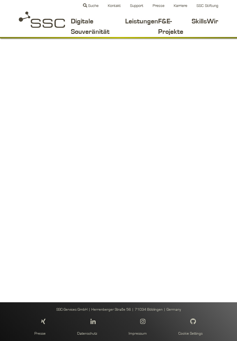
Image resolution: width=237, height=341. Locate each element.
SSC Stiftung (207, 5)
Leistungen (141, 21)
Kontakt (114, 5)
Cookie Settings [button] (190, 334)
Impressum (138, 334)
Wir (212, 21)
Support (136, 5)
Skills (199, 21)
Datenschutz (87, 334)
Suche (93, 5)
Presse (158, 5)
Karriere (180, 5)
